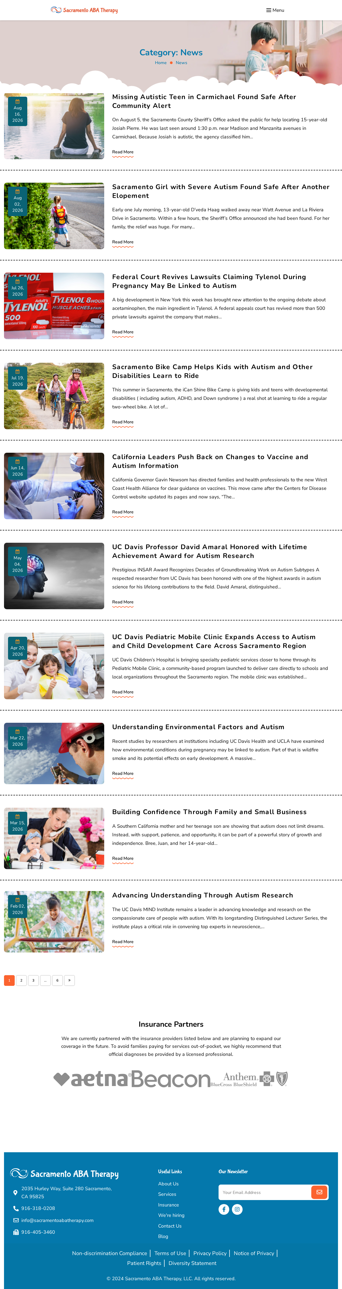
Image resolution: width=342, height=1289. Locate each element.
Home (161, 63)
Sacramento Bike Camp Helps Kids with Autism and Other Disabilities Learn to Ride (212, 371)
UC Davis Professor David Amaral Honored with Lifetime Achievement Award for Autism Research (209, 551)
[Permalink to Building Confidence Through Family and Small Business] (54, 838)
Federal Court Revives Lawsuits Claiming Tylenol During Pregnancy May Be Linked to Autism (209, 281)
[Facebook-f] (224, 1209)
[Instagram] (237, 1209)
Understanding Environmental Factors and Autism (198, 727)
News (181, 63)
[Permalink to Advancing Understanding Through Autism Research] (54, 921)
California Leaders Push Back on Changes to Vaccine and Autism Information (210, 461)
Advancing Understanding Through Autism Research (202, 895)
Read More (123, 152)
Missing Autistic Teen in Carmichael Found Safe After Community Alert (204, 101)
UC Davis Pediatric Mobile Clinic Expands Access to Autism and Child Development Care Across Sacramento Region (214, 641)
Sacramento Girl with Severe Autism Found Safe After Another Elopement (221, 191)
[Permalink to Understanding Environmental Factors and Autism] (54, 753)
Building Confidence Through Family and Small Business (209, 812)
